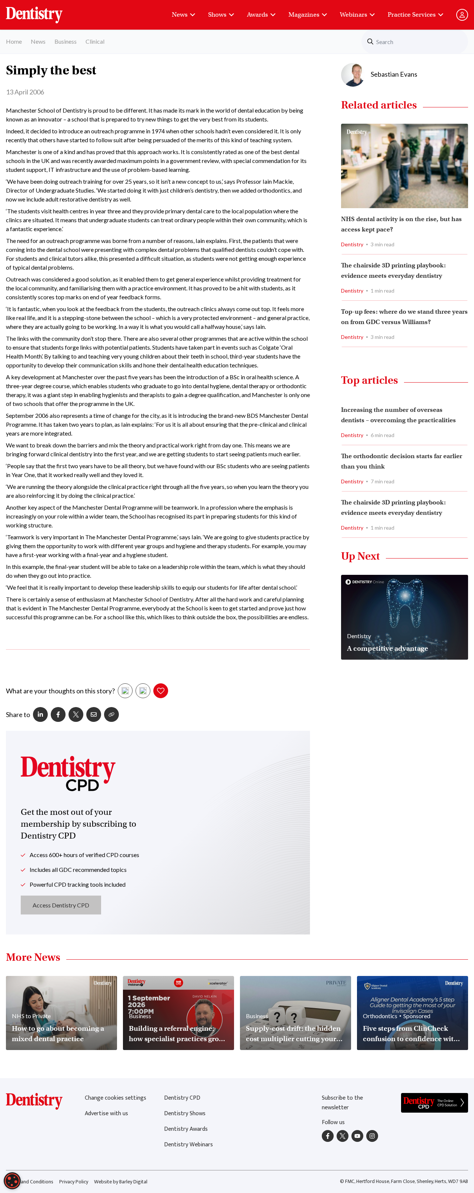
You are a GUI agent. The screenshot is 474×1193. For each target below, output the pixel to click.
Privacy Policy (73, 1181)
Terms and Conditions (29, 1181)
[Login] (462, 15)
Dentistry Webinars (188, 1145)
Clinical (95, 41)
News (179, 15)
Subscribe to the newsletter (342, 1103)
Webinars (353, 15)
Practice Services (411, 15)
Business (65, 41)
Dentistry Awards (186, 1129)
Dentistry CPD (182, 1098)
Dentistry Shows (185, 1114)
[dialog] (12, 1180)
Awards (257, 15)
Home (14, 41)
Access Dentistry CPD (61, 905)
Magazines (303, 15)
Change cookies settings (115, 1098)
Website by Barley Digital (120, 1181)
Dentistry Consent (43, 11)
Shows (217, 15)
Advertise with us (106, 1114)
